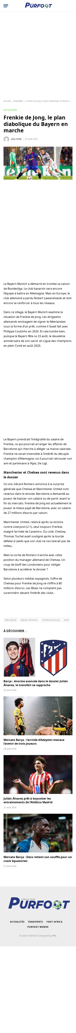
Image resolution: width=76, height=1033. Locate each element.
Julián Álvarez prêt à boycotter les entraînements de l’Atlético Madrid (28, 800)
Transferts (35, 921)
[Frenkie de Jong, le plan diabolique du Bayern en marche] (38, 163)
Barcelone (10, 619)
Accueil (7, 100)
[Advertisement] (38, 56)
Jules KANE (16, 138)
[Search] (70, 6)
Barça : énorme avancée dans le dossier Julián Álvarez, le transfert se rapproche (36, 683)
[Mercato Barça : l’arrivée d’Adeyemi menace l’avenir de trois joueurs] (38, 715)
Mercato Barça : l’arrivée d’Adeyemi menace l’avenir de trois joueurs (34, 742)
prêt (66, 619)
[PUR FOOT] (38, 5)
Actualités (18, 100)
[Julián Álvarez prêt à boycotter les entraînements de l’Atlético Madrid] (38, 774)
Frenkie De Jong (51, 619)
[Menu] (6, 6)
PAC (54, 935)
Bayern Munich (29, 619)
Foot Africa (54, 921)
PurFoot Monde (38, 926)
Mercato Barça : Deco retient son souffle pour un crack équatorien (38, 859)
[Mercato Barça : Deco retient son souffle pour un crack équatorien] (38, 833)
